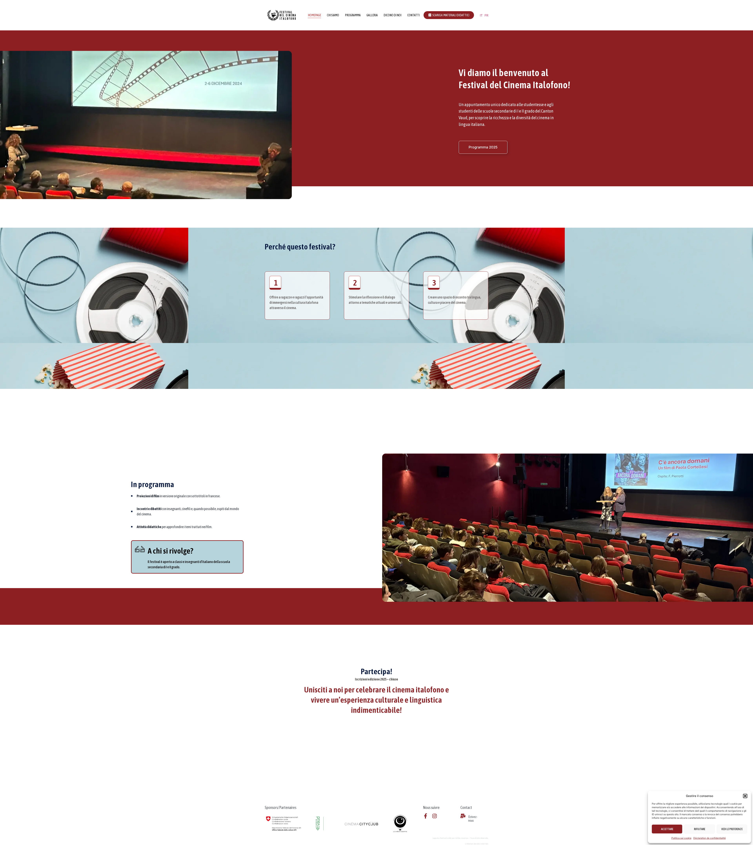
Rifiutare (699, 829)
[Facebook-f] (425, 816)
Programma (353, 15)
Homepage (314, 15)
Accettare (667, 829)
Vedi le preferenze (732, 829)
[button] (745, 796)
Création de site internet (476, 844)
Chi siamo (333, 15)
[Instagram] (434, 816)
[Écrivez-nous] (462, 815)
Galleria (372, 15)
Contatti (413, 15)
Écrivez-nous (472, 818)
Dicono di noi (392, 15)
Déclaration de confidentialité (709, 838)
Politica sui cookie (681, 838)
